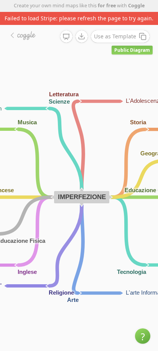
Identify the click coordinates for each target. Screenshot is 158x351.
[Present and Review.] (66, 37)
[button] (142, 336)
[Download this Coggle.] (82, 36)
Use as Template (115, 36)
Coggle (136, 5)
